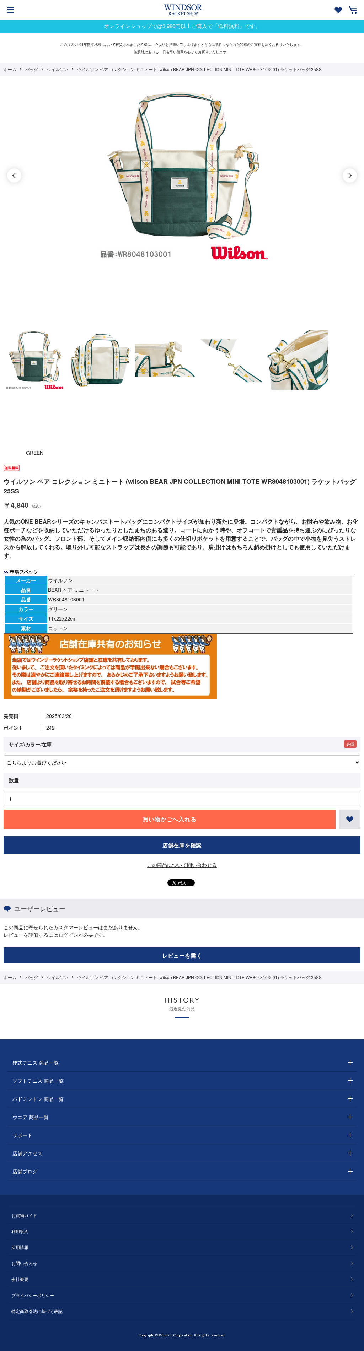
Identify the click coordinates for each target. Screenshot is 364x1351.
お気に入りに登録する (349, 819)
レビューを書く (182, 955)
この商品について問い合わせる (182, 864)
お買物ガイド (24, 1215)
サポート (22, 1135)
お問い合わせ (24, 1263)
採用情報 (19, 1247)
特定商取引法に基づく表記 (37, 1311)
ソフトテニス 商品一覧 (38, 1080)
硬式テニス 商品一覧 (35, 1062)
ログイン (68, 934)
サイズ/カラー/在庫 (30, 744)
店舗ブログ (24, 1171)
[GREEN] (182, 175)
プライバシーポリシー (32, 1295)
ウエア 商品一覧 (30, 1116)
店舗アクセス (27, 1153)
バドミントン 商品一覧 (38, 1098)
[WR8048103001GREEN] (34, 360)
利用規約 (19, 1231)
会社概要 (19, 1279)
